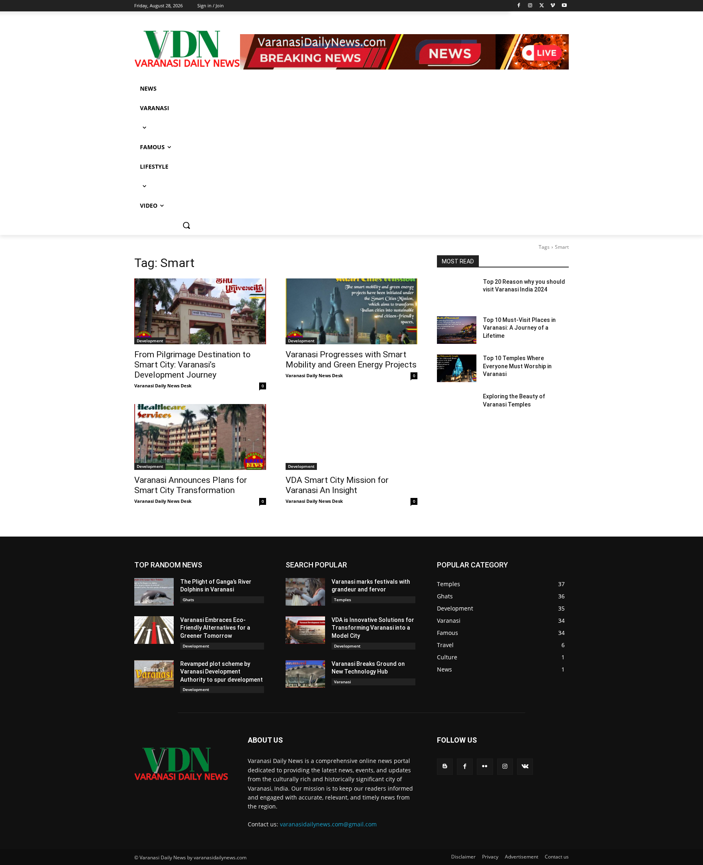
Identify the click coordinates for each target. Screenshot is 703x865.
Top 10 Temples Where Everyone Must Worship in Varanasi (517, 366)
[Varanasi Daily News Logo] (187, 48)
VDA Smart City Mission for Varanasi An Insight (337, 485)
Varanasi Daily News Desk (163, 386)
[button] (186, 225)
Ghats (188, 599)
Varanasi (342, 682)
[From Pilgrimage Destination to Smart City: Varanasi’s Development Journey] (200, 311)
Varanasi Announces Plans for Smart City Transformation (190, 485)
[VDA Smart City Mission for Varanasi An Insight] (351, 437)
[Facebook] (519, 6)
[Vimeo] (552, 6)
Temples (342, 599)
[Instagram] (530, 6)
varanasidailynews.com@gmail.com (328, 824)
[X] (541, 6)
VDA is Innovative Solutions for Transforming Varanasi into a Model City (373, 628)
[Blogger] (445, 766)
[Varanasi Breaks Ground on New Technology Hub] (305, 674)
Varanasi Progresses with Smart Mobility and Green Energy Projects (351, 359)
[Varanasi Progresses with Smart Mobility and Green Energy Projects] (351, 311)
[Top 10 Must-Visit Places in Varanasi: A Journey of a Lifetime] (456, 330)
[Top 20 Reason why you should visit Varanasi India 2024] (456, 292)
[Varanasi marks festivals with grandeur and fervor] (305, 592)
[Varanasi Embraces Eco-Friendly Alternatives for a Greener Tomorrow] (154, 630)
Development (150, 340)
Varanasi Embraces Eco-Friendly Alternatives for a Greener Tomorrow (215, 628)
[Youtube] (564, 6)
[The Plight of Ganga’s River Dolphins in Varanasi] (154, 592)
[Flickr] (485, 766)
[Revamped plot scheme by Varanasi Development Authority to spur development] (154, 674)
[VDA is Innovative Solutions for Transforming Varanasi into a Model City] (305, 630)
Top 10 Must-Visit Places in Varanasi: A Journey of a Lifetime (519, 328)
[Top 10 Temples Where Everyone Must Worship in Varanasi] (456, 368)
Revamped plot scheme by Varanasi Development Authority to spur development (221, 672)
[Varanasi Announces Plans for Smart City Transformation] (200, 437)
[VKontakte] (525, 766)
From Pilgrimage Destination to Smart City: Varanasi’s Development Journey (192, 365)
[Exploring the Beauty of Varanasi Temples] (456, 406)
